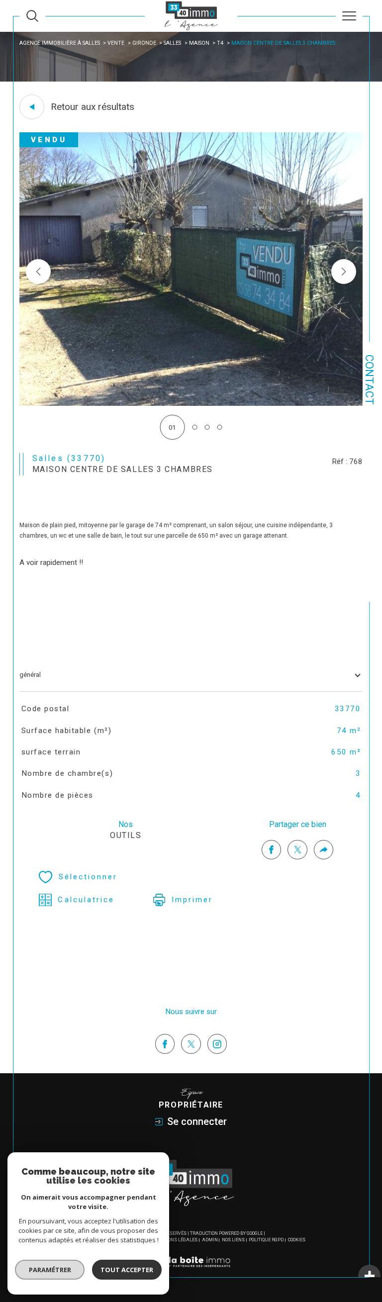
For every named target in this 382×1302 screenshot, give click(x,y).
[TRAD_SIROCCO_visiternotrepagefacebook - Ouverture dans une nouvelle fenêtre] (165, 1044)
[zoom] (191, 403)
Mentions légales (175, 1239)
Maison (199, 43)
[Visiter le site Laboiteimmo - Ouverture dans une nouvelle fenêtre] (190, 1272)
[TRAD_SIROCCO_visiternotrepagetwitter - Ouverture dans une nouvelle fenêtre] (191, 1044)
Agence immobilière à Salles (59, 43)
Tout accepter (126, 1269)
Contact (369, 380)
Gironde (144, 43)
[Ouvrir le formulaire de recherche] (32, 15)
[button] (343, 271)
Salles (172, 43)
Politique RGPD (266, 1239)
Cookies (296, 1239)
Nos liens (233, 1239)
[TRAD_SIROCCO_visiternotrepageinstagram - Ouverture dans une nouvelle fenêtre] (217, 1044)
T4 (220, 43)
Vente (115, 43)
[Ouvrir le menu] (349, 16)
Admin (210, 1239)
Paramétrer (50, 1269)
